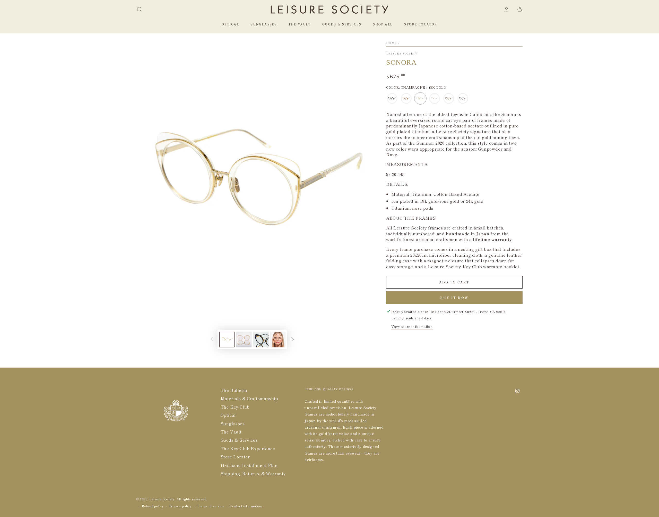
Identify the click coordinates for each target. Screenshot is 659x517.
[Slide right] (292, 339)
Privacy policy (180, 506)
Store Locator (235, 457)
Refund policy (153, 506)
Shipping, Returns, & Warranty (253, 473)
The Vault (231, 432)
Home (391, 43)
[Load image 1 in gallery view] (227, 339)
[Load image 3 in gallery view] (260, 339)
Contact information (246, 506)
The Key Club (235, 407)
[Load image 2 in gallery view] (244, 339)
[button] (139, 9)
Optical (228, 415)
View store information (412, 326)
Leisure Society (402, 53)
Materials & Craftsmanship (249, 398)
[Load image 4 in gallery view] (277, 339)
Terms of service (210, 506)
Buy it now (454, 297)
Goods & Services (239, 440)
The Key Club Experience (248, 448)
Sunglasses (233, 423)
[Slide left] (212, 339)
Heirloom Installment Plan (249, 465)
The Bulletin (234, 390)
